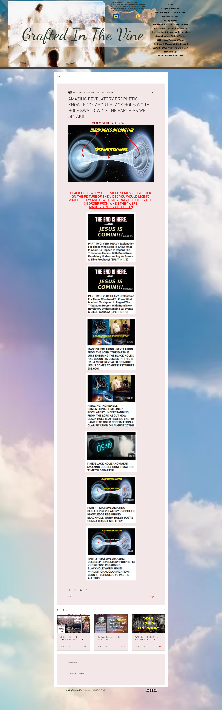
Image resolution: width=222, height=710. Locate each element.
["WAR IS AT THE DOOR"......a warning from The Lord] (148, 623)
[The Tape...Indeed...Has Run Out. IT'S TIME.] (111, 623)
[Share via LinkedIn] (81, 590)
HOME (170, 5)
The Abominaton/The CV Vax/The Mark (170, 24)
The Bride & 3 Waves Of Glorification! (170, 44)
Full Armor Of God (170, 16)
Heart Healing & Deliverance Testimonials (170, 32)
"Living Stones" (170, 20)
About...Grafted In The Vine (170, 56)
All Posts (60, 77)
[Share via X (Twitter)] (75, 590)
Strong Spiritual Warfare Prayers (170, 36)
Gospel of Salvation (170, 9)
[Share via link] (86, 590)
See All (163, 610)
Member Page (170, 52)
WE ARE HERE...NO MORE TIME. (170, 12)
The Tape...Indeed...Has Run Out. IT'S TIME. (109, 638)
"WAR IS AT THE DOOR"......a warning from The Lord (146, 638)
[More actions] (152, 92)
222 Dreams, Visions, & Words (170, 40)
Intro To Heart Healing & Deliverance (170, 28)
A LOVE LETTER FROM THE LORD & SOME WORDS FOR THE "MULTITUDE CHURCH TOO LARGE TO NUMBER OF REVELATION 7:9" (73, 638)
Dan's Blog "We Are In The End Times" (170, 48)
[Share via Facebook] (69, 590)
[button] (162, 77)
